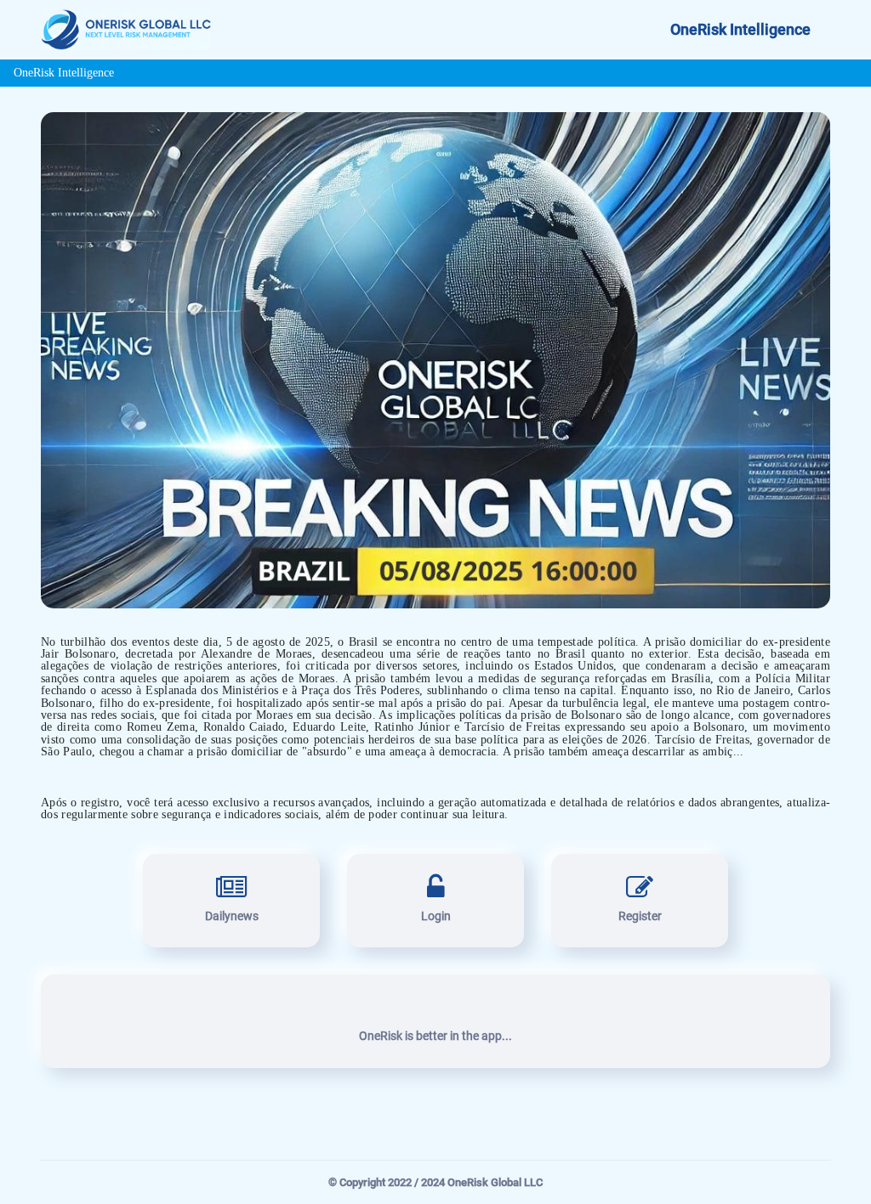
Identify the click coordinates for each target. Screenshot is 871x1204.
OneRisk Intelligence (740, 29)
